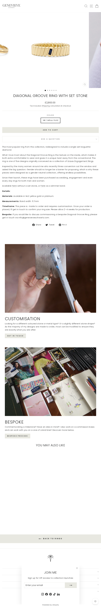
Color (50, 115)
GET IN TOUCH (15, 336)
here (14, 186)
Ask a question (50, 139)
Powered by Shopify (50, 605)
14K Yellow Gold (50, 120)
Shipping (46, 106)
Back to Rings (52, 539)
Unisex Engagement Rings (80, 161)
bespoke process (17, 436)
